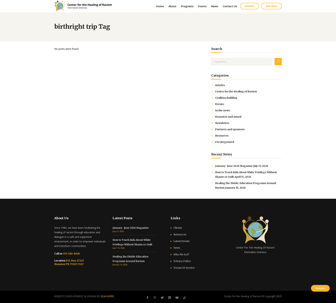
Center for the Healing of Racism (236, 91)
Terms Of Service (184, 267)
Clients (177, 227)
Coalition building (226, 97)
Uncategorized (224, 142)
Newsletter (222, 123)
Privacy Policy (182, 261)
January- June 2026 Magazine (234, 166)
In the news (222, 110)
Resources (222, 135)
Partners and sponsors (230, 129)
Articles (220, 85)
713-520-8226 (71, 253)
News (176, 247)
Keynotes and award (228, 116)
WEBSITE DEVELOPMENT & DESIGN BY (84, 296)
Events (219, 104)
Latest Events (181, 241)
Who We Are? (181, 254)
